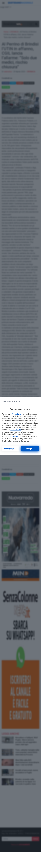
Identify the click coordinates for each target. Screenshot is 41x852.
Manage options (10, 449)
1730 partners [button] (16, 414)
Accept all (30, 449)
